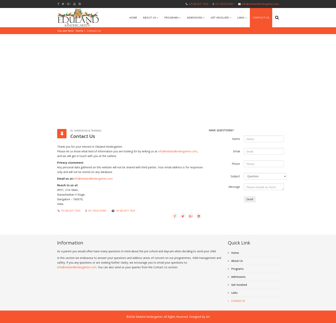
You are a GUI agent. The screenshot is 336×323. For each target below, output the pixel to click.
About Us (149, 17)
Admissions (194, 17)
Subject (235, 176)
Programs (171, 17)
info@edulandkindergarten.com (260, 4)
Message (234, 187)
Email (236, 151)
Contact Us (261, 17)
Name (236, 139)
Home (133, 17)
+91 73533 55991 (224, 4)
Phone (236, 164)
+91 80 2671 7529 (198, 4)
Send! (249, 199)
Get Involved (220, 17)
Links (240, 17)
